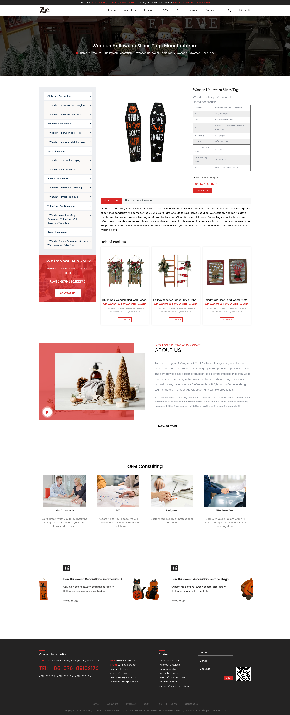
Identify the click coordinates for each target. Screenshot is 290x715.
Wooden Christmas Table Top (65, 114)
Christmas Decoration (59, 96)
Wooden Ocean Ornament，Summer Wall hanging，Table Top (68, 243)
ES (249, 10)
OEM (165, 10)
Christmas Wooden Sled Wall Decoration (127, 300)
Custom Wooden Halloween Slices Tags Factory (169, 710)
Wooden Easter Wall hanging (64, 160)
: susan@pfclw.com (123, 665)
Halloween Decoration (118, 53)
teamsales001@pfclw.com (123, 677)
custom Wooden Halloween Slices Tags (130, 221)
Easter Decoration (56, 151)
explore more (167, 426)
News (193, 10)
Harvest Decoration (57, 178)
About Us (130, 10)
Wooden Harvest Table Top (63, 197)
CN (244, 10)
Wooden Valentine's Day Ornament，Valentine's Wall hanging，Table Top (62, 219)
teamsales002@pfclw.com (124, 682)
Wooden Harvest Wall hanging (65, 188)
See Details (124, 320)
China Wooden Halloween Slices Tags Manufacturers (208, 217)
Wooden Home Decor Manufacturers (192, 2)
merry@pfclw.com (119, 669)
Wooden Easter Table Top (62, 169)
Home (112, 10)
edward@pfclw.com (120, 673)
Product (149, 10)
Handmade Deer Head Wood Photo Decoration (232, 300)
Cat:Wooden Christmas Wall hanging (125, 304)
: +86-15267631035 (122, 660)
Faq (178, 10)
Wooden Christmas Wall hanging (67, 105)
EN (240, 10)
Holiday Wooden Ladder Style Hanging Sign (179, 300)
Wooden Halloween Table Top (154, 53)
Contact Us (212, 10)
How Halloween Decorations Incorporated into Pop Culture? (84, 579)
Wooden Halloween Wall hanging (67, 142)
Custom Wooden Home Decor (174, 686)
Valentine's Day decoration (61, 206)
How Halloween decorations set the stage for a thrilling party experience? (201, 579)
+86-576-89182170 (69, 281)
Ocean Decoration (57, 232)
